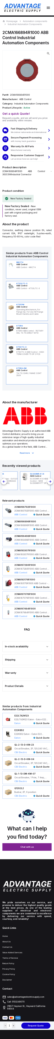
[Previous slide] (4, 482)
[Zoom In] (48, 53)
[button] (27, 130)
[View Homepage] (22, 7)
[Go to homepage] (27, 886)
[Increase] (13, 1025)
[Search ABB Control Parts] (24, 424)
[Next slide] (50, 482)
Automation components (35, 21)
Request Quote (36, 1025)
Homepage (12, 21)
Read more (25, 453)
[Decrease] (5, 1025)
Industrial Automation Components (25, 24)
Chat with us (27, 846)
